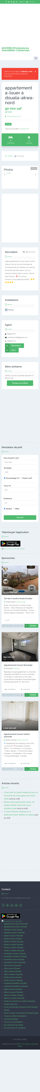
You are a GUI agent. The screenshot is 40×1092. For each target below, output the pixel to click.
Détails (33, 626)
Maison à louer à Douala (13, 989)
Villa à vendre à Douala (12, 971)
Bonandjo (16, 668)
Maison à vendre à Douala (13, 995)
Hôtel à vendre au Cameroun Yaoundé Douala (21, 1013)
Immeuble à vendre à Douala (15, 953)
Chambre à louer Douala (13, 930)
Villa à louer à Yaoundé (12, 965)
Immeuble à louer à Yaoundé (14, 962)
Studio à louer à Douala (12, 977)
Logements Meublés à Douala (15, 983)
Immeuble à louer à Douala (14, 959)
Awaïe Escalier (21, 602)
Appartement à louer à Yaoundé (16, 924)
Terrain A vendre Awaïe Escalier (18, 598)
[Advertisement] (20, 24)
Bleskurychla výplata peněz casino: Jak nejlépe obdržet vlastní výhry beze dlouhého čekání (19, 805)
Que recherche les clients (13, 1025)
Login (23, 2)
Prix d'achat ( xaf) (11, 458)
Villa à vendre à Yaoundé (13, 974)
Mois (17, 509)
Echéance (8, 499)
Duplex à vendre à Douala (13, 941)
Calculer (20, 517)
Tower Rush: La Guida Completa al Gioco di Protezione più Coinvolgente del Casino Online (21, 795)
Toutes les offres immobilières (15, 1016)
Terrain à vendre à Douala (13, 947)
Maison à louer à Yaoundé (13, 992)
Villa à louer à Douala (12, 968)
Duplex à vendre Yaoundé (13, 945)
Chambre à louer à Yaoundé (14, 933)
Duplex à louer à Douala (13, 939)
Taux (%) (7, 486)
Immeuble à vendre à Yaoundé (15, 956)
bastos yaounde (22, 740)
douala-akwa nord (14, 116)
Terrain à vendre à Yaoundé (14, 950)
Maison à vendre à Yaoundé (14, 998)
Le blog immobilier (11, 1019)
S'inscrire (31, 2)
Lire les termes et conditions (15, 1028)
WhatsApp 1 (16, 346)
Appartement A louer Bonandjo (18, 665)
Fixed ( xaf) (27, 478)
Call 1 (13, 350)
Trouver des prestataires (13, 1022)
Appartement (24, 129)
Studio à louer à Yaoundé (13, 980)
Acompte (8, 468)
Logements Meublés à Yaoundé (16, 986)
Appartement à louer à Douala (15, 927)
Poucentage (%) (12, 478)
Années (9, 509)
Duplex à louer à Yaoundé (13, 936)
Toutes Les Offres (20, 383)
